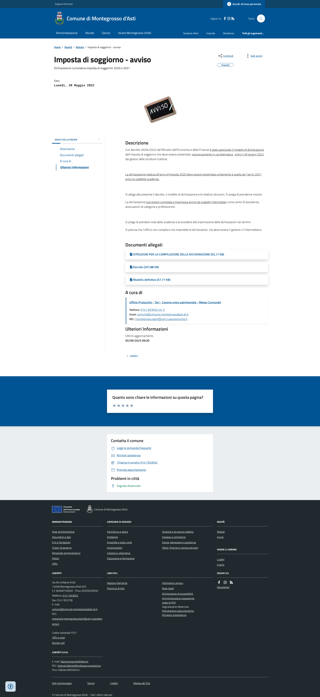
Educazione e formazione (120, 558)
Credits (114, 683)
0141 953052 (70, 596)
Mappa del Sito (142, 683)
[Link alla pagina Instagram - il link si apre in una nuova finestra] (229, 18)
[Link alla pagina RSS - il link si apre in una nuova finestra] (233, 18)
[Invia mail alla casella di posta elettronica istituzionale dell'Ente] (75, 609)
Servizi (106, 33)
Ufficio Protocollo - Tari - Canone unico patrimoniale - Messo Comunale (175, 302)
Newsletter (223, 587)
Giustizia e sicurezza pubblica (178, 532)
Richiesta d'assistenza (174, 615)
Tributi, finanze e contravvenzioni (180, 548)
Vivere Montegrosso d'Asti (134, 33)
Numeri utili (58, 643)
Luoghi (220, 559)
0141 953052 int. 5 (152, 309)
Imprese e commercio (174, 537)
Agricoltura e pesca (117, 532)
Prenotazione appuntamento (178, 611)
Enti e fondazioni (61, 542)
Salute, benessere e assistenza (179, 542)
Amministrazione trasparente (178, 598)
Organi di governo (62, 548)
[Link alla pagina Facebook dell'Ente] (219, 582)
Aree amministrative (63, 532)
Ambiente (112, 537)
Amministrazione (67, 33)
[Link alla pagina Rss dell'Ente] (231, 582)
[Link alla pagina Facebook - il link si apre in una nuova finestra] (225, 18)
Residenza (228, 33)
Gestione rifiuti (190, 33)
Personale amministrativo (66, 553)
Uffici (55, 564)
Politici (55, 558)
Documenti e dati (61, 537)
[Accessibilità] (10, 686)
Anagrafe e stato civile (119, 542)
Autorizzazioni (114, 548)
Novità (90, 33)
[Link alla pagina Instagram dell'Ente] (225, 582)
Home (57, 47)
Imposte (210, 33)
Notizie (80, 47)
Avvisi (220, 537)
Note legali (168, 588)
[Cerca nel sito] (259, 18)
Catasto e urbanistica (118, 553)
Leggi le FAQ (169, 603)
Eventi (220, 565)
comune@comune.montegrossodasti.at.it (162, 314)
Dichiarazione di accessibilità (177, 594)
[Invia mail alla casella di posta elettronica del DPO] (74, 662)
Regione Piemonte (64, 4)
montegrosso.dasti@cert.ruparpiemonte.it (161, 319)
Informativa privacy (172, 583)
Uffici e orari (58, 638)
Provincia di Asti (115, 588)
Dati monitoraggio (62, 683)
